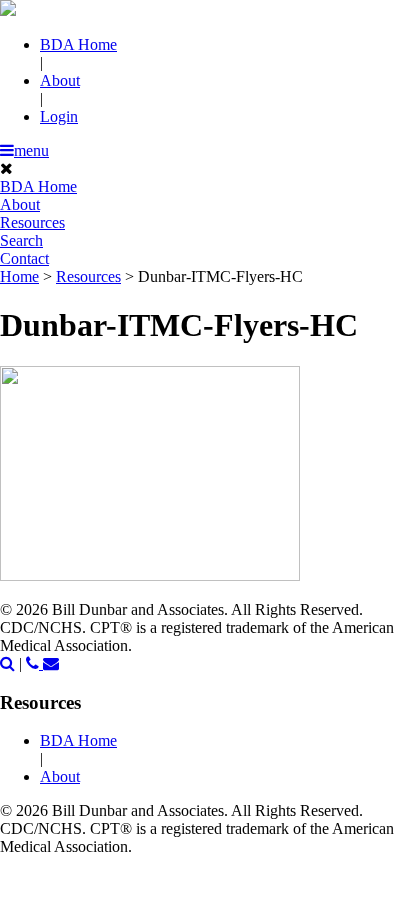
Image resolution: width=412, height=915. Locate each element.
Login (59, 116)
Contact (24, 258)
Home (19, 276)
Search (21, 240)
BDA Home (78, 44)
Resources (32, 222)
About (60, 80)
